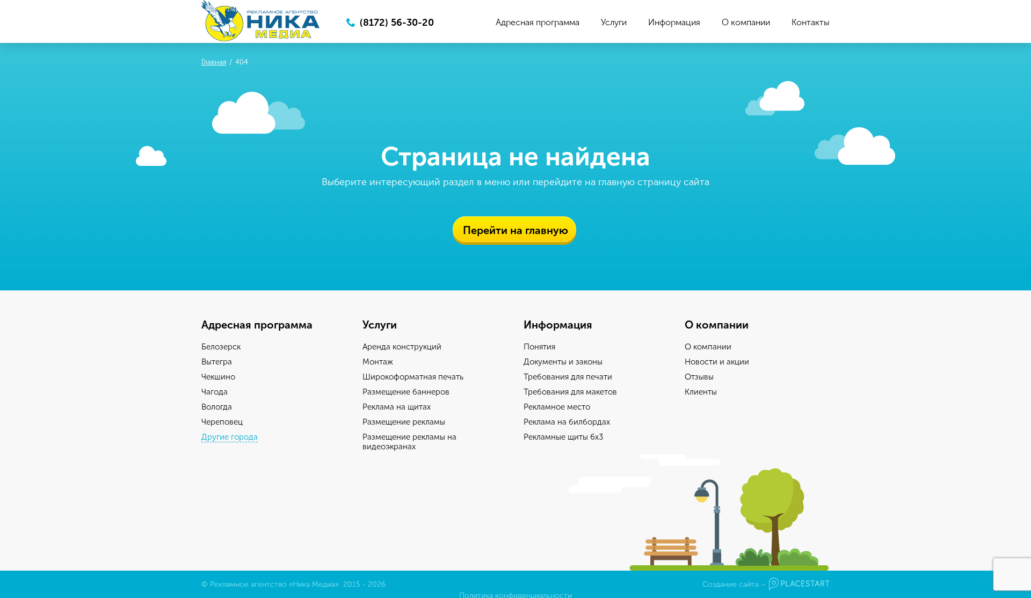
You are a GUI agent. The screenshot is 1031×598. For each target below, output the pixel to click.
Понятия (539, 347)
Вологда (216, 407)
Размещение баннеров (405, 392)
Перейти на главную (515, 230)
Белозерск (221, 347)
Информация (674, 22)
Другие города (229, 437)
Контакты (811, 22)
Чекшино (218, 377)
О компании (746, 22)
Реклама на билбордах (567, 422)
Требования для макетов (570, 392)
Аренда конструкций (401, 347)
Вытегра (216, 362)
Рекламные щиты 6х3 (563, 437)
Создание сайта (730, 584)
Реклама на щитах (396, 407)
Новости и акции (717, 362)
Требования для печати (568, 377)
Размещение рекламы (403, 422)
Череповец (222, 422)
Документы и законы (563, 362)
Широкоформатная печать (412, 377)
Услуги (614, 22)
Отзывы (699, 377)
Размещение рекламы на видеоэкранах (409, 441)
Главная (213, 62)
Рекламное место (557, 407)
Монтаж (377, 362)
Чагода (214, 392)
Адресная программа (537, 22)
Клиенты (701, 392)
